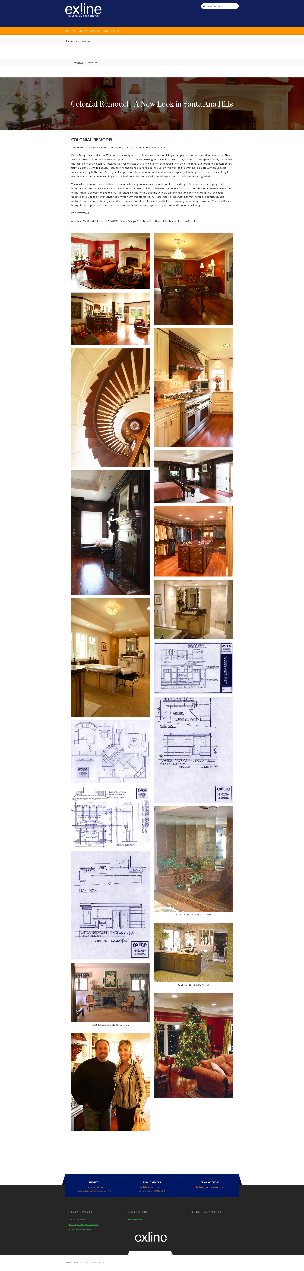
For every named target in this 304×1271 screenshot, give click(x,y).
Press (105, 31)
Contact (115, 31)
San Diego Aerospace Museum (83, 1224)
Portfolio (78, 31)
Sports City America (78, 1219)
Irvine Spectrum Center (80, 1229)
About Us (94, 31)
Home (66, 31)
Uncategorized (135, 1219)
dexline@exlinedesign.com (209, 1187)
